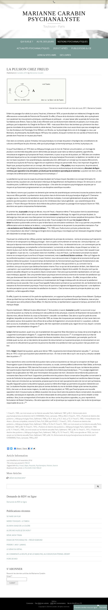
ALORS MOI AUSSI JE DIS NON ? (19, 530)
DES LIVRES (65, 55)
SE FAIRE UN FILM (14, 516)
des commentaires (58, 603)
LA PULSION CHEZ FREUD (32, 468)
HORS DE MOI (12, 559)
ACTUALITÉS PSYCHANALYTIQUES (33, 48)
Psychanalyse (41, 465)
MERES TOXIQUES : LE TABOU (18, 521)
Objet (26, 465)
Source (55, 465)
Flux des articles (42, 603)
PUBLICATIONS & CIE (81, 48)
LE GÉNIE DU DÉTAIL (14, 549)
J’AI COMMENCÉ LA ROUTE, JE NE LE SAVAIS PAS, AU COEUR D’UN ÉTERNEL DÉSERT (38, 554)
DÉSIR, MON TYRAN (14, 535)
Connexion (29, 603)
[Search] (97, 486)
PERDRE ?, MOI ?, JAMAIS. (16, 544)
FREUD (27, 463)
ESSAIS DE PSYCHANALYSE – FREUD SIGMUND (24, 540)
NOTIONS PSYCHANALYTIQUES (73, 41)
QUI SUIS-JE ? (26, 41)
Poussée (32, 465)
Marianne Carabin (36, 73)
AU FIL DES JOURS (45, 41)
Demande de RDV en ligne (17, 502)
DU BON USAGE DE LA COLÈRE (18, 526)
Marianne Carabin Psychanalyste (54, 16)
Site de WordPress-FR (74, 603)
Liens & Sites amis (46, 55)
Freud (21, 465)
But (17, 465)
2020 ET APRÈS (60, 48)
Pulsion (49, 465)
